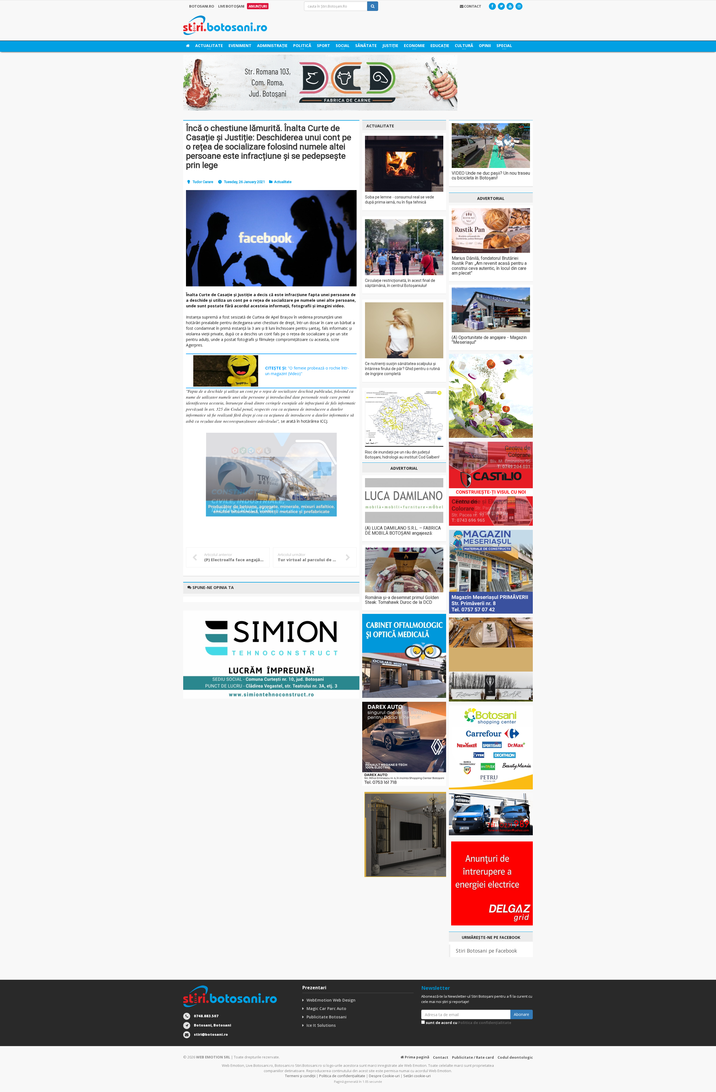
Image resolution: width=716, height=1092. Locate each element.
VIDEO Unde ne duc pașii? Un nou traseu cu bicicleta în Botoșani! (491, 175)
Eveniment (240, 45)
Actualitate (282, 182)
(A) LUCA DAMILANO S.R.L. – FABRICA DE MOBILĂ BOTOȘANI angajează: (403, 530)
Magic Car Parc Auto (326, 1008)
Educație (439, 45)
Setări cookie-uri (417, 1075)
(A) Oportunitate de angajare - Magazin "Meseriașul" (489, 340)
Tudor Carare (203, 182)
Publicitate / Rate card (473, 1057)
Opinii (485, 45)
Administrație (272, 45)
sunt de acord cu (468, 1022)
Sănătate (366, 45)
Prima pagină (416, 1057)
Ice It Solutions (321, 1025)
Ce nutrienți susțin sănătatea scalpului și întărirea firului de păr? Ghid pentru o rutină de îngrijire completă (402, 368)
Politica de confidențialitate (484, 1022)
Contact (440, 1057)
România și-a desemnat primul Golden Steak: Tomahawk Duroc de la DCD (402, 600)
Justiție (390, 45)
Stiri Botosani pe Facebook (486, 950)
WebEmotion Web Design (331, 1000)
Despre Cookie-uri (384, 1075)
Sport (323, 45)
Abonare (521, 1014)
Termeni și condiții (300, 1075)
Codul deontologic (515, 1057)
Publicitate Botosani (327, 1016)
